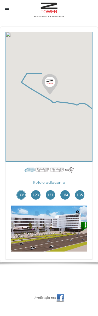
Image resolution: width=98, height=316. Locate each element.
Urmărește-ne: (44, 297)
